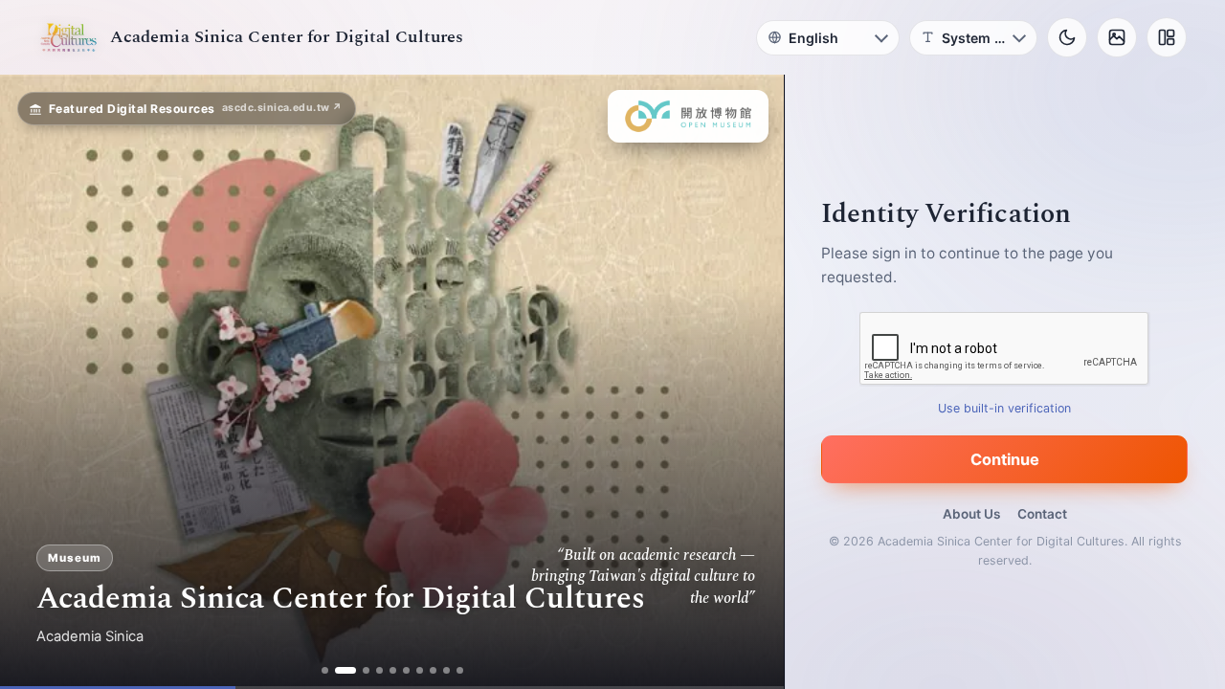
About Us (971, 514)
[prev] (34, 382)
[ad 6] (406, 670)
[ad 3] (366, 670)
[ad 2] (345, 670)
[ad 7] (419, 670)
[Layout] (1167, 37)
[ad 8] (433, 670)
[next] (749, 382)
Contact (1042, 514)
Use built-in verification (1005, 408)
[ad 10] (460, 670)
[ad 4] (379, 670)
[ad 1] (325, 670)
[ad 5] (393, 670)
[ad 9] (446, 670)
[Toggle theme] (1067, 37)
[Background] (1117, 37)
